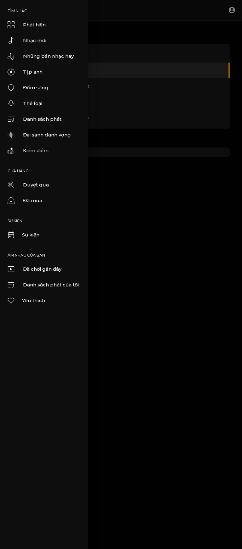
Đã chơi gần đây (42, 269)
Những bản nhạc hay (48, 56)
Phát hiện (34, 25)
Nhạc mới (34, 40)
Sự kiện (30, 235)
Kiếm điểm (36, 150)
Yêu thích (33, 300)
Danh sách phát (42, 119)
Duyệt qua (36, 185)
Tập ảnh (33, 72)
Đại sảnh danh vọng (47, 135)
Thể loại (32, 103)
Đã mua (32, 200)
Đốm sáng (35, 88)
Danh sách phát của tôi (51, 285)
